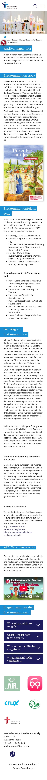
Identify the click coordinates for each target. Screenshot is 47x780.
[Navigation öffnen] (43, 6)
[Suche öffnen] (35, 6)
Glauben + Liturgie (18, 40)
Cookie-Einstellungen (23, 768)
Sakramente (30, 40)
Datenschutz (30, 764)
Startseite (7, 40)
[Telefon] (12, 754)
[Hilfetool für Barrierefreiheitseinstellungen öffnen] (3, 42)
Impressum (15, 764)
